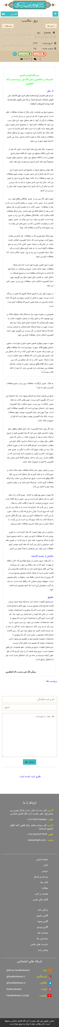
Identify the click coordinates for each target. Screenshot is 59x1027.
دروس (45, 871)
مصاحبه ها (43, 933)
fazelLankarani (14, 989)
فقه (54, 37)
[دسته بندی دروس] (15, 54)
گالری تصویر (42, 916)
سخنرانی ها (42, 939)
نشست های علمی (39, 944)
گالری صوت (42, 921)
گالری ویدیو (42, 927)
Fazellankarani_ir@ (16, 983)
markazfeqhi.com (37, 840)
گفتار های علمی (40, 900)
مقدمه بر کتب (41, 894)
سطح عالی (45, 37)
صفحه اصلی (42, 859)
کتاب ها (44, 882)
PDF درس (38, 54)
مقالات (45, 888)
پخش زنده (43, 950)
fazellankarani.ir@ (15, 977)
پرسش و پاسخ (41, 877)
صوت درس (24, 54)
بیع (36, 37)
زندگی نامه (43, 910)
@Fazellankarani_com (17, 995)
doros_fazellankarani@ (18, 970)
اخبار (45, 865)
